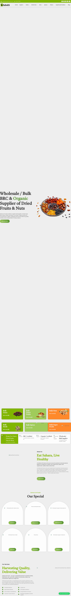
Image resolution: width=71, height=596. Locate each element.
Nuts (40, 5)
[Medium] (69, 1)
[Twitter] (64, 1)
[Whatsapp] (67, 1)
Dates (27, 5)
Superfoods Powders (60, 5)
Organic (21, 5)
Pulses (51, 5)
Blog (69, 5)
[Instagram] (66, 1)
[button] (5, 221)
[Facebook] (62, 1)
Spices (45, 5)
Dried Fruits (33, 5)
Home (16, 5)
